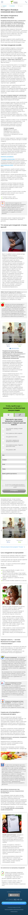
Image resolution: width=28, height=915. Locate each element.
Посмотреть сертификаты (7, 156)
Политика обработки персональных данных (14, 909)
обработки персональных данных (19, 486)
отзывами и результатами (8, 159)
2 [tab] (12, 348)
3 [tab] (14, 348)
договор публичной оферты (18, 484)
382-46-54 (14, 899)
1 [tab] (10, 348)
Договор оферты (14, 911)
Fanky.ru (17, 913)
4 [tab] (16, 348)
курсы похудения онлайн (7, 165)
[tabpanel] (14, 334)
